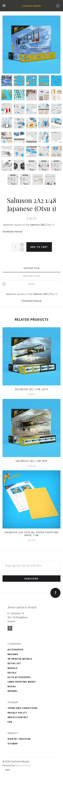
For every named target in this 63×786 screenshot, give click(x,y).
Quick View (31, 358)
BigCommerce (23, 765)
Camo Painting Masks (22, 681)
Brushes (13, 654)
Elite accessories (19, 677)
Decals (12, 672)
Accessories (15, 649)
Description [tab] (31, 268)
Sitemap (13, 743)
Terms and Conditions (22, 708)
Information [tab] (31, 276)
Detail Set (14, 663)
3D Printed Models (20, 658)
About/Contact (18, 717)
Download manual (12, 231)
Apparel (13, 691)
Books (12, 686)
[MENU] (5, 5)
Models (12, 668)
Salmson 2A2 (37, 224)
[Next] (54, 21)
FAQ (10, 721)
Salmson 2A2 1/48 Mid (32, 460)
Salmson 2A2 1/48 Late (31, 389)
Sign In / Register (19, 738)
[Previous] (8, 21)
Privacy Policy (17, 712)
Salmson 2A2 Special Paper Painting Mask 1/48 (31, 534)
